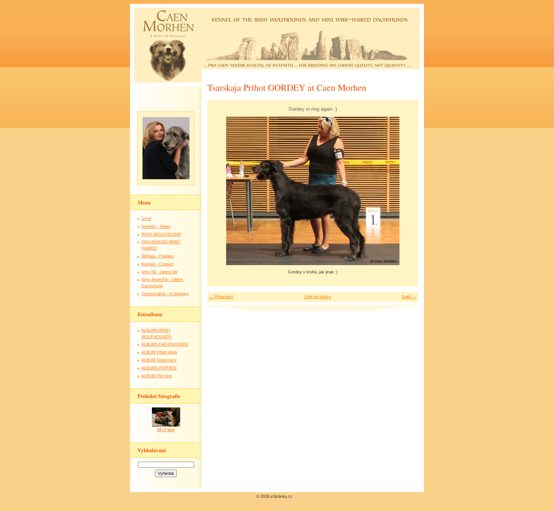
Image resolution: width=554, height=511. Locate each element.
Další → (409, 296)
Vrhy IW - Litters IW (159, 272)
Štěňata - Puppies (157, 256)
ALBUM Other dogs (159, 352)
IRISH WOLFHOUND (161, 234)
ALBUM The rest (156, 376)
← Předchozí (221, 296)
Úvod (146, 218)
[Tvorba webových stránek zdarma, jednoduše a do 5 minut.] (295, 497)
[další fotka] (406, 191)
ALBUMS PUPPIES (158, 368)
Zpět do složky (317, 296)
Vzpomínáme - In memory (165, 293)
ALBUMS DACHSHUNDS (164, 344)
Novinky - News (156, 226)
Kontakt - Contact (157, 264)
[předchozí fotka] (219, 191)
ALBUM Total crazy (159, 360)
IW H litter (166, 429)
